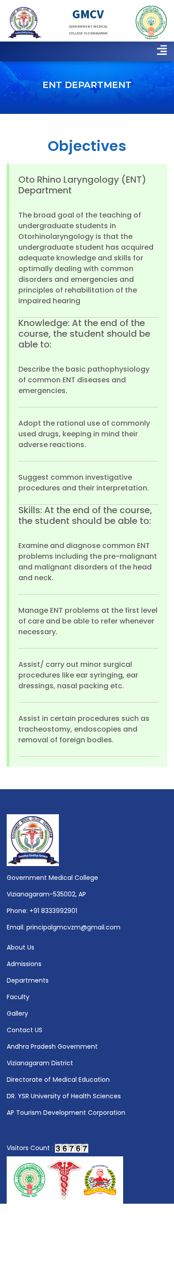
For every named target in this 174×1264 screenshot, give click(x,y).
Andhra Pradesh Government (52, 1046)
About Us (20, 947)
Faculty (18, 996)
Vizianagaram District (40, 1063)
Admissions (24, 963)
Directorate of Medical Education (58, 1079)
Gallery (17, 1013)
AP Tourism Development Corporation (66, 1112)
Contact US (24, 1029)
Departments (28, 980)
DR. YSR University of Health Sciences (64, 1096)
